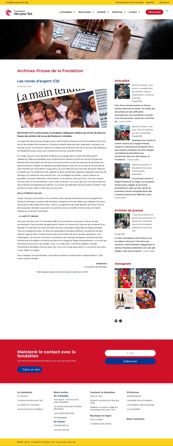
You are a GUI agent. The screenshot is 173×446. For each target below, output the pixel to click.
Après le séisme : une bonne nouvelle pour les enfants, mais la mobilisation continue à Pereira (143, 91)
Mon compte (96, 419)
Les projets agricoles (64, 413)
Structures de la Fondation (30, 409)
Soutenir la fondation (102, 392)
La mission (22, 396)
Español (150, 2)
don (101, 396)
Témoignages (60, 417)
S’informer (117, 12)
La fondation (66, 12)
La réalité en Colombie (28, 405)
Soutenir (101, 12)
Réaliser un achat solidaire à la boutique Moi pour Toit (104, 408)
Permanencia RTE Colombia (129, 2)
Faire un (94, 396)
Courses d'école (61, 430)
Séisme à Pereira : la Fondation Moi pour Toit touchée (142, 168)
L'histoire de (30, 400)
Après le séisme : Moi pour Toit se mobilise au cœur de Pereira (142, 129)
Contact (133, 12)
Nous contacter (136, 419)
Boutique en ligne (100, 415)
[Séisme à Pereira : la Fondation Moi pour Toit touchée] (122, 171)
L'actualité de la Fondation (139, 400)
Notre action (84, 12)
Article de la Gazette (70, 272)
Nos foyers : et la (66, 400)
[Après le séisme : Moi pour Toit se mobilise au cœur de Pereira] (122, 133)
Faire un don (31, 369)
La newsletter (133, 409)
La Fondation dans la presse (140, 405)
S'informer (133, 392)
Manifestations (61, 425)
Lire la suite (125, 121)
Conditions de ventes (100, 424)
